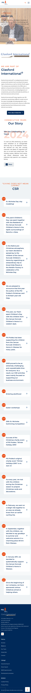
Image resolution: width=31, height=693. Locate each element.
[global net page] (8, 614)
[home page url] (5, 3)
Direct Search (4, 667)
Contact (3, 655)
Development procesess (7, 673)
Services (3, 642)
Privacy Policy (4, 685)
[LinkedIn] (2, 634)
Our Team (3, 649)
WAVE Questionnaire (6, 670)
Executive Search (5, 664)
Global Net (4, 652)
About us (3, 646)
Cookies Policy (5, 681)
